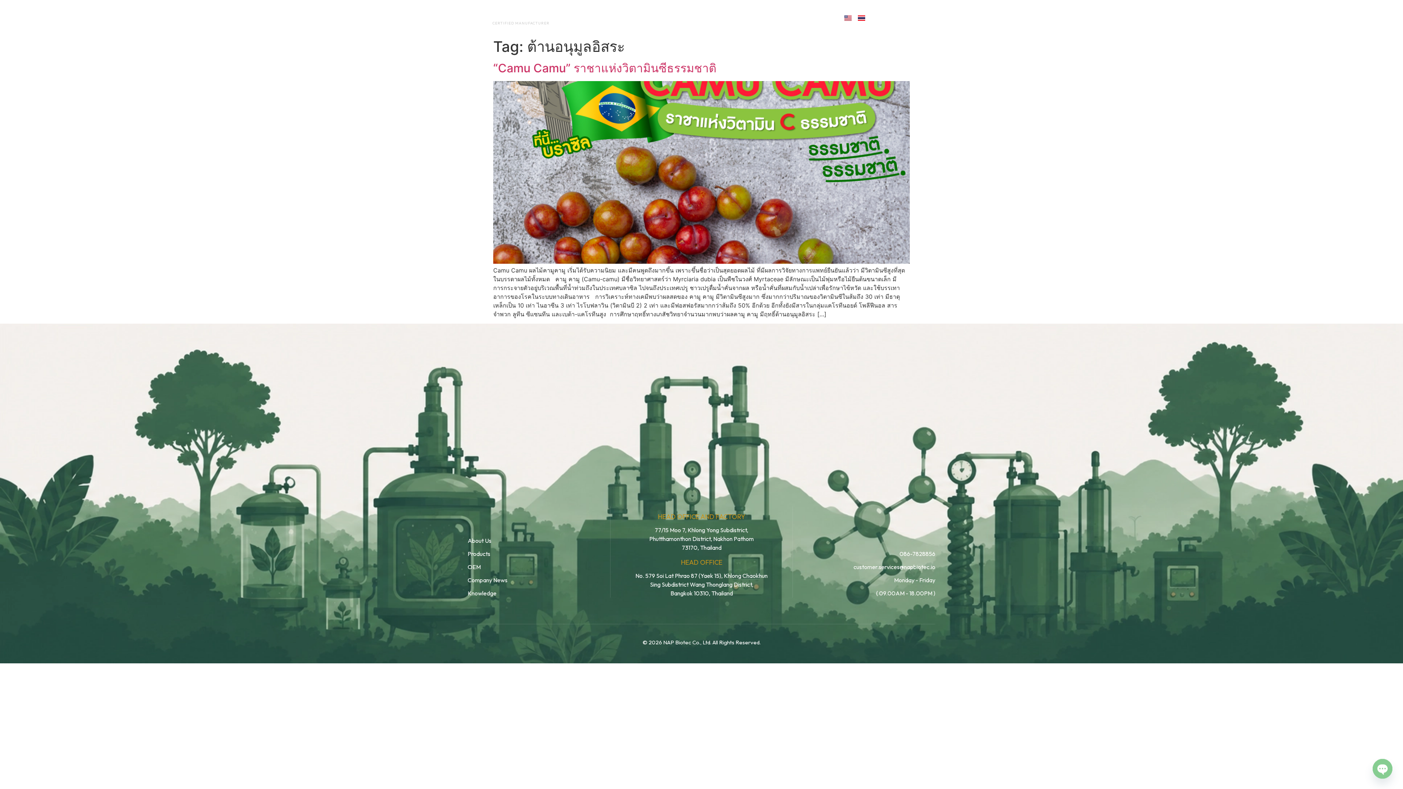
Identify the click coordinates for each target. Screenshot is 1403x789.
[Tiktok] (926, 17)
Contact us (805, 17)
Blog (755, 17)
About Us (620, 17)
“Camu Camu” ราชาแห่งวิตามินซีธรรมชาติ (604, 68)
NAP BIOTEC (509, 15)
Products (717, 17)
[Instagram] (911, 17)
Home (583, 17)
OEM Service (668, 17)
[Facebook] (879, 17)
